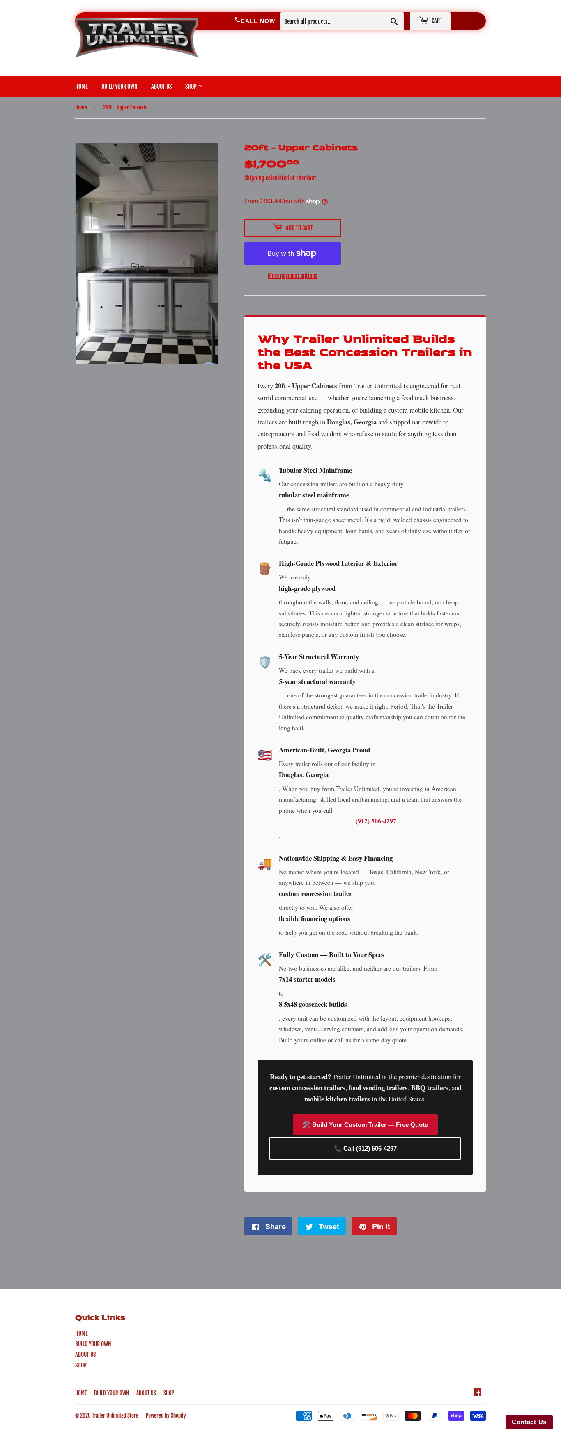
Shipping (254, 178)
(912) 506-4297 (376, 820)
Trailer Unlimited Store (115, 1415)
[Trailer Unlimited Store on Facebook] (477, 1393)
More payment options (292, 275)
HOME (81, 86)
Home (81, 107)
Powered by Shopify (166, 1415)
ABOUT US (161, 86)
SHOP (191, 86)
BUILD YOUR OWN (119, 86)
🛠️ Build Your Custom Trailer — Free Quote (365, 1124)
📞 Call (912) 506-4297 (365, 1148)
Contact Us (529, 1421)
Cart (436, 20)
